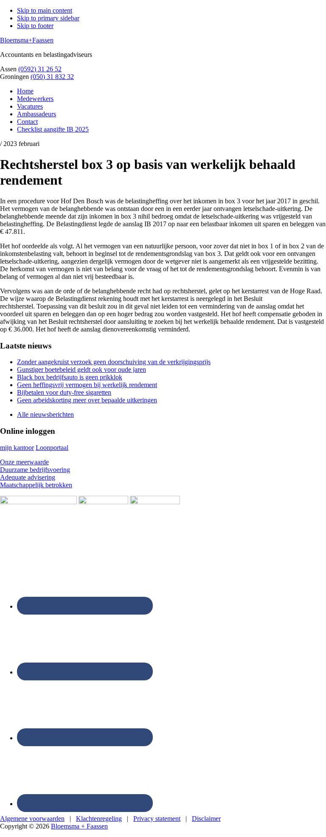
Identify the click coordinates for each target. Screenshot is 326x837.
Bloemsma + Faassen (79, 826)
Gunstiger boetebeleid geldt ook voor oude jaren (81, 369)
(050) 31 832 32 (52, 76)
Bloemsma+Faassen (26, 40)
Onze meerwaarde (24, 462)
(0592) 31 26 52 (40, 69)
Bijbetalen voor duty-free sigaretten (64, 392)
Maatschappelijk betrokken (36, 485)
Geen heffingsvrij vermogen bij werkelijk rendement (87, 384)
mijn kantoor (17, 447)
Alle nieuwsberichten (45, 414)
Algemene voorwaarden (32, 818)
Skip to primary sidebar (48, 18)
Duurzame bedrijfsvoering (35, 469)
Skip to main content (44, 10)
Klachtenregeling (99, 818)
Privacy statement (156, 818)
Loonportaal (52, 447)
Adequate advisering (27, 477)
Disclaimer (206, 818)
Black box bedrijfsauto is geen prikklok (69, 377)
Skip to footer (35, 25)
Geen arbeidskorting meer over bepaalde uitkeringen (87, 400)
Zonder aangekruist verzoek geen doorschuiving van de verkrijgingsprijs (114, 361)
